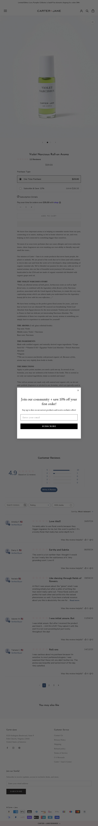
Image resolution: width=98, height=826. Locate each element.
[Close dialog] (78, 390)
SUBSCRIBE (49, 426)
